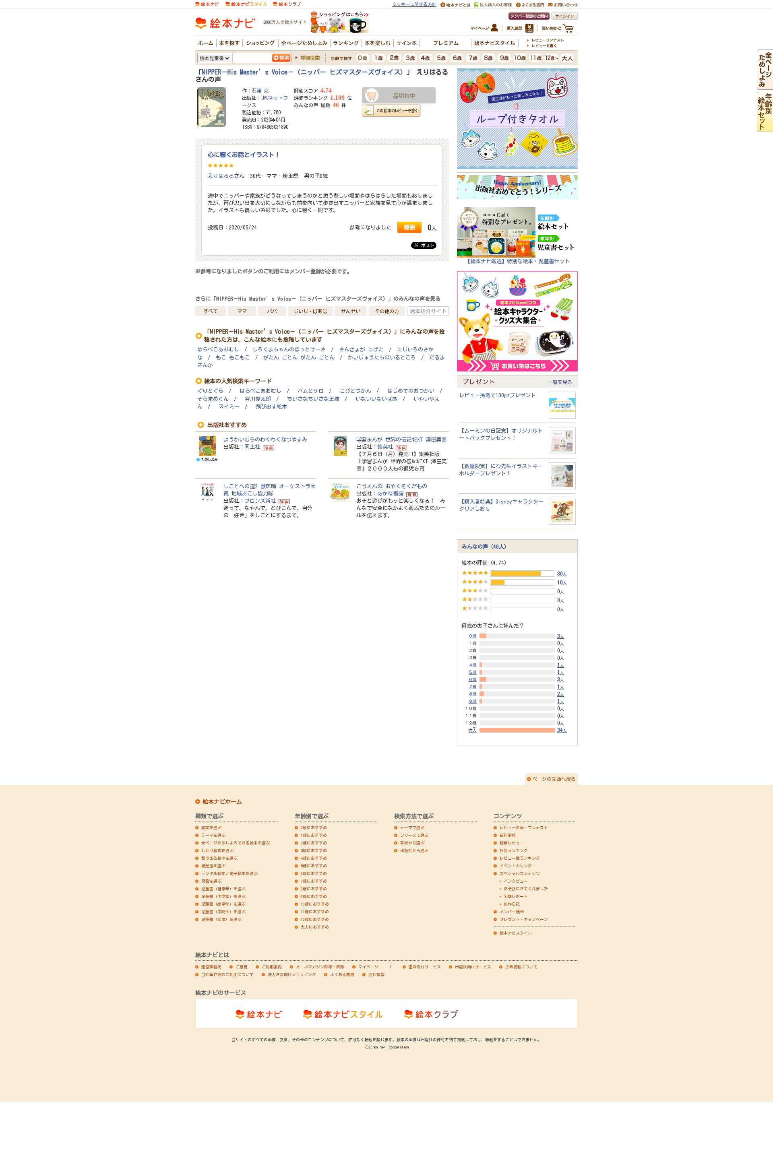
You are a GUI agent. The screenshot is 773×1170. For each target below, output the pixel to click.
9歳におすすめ (314, 896)
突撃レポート (516, 896)
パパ (272, 311)
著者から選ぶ (412, 843)
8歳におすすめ (314, 889)
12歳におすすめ (315, 919)
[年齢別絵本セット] (765, 128)
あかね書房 (390, 493)
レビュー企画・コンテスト (524, 827)
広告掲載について (521, 967)
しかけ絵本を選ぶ (217, 850)
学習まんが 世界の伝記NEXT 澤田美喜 (401, 439)
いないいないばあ (376, 399)
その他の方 (387, 311)
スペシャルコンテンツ (520, 873)
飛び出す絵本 (271, 406)
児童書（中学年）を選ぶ (223, 896)
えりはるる (221, 176)
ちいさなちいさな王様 (313, 399)
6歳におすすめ (314, 873)
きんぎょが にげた (361, 349)
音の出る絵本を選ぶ (219, 858)
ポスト (426, 245)
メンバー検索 (512, 912)
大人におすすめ (315, 927)
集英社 (385, 447)
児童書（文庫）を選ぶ (221, 919)
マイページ (368, 967)
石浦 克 (260, 90)
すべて (210, 311)
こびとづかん (355, 391)
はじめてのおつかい (410, 391)
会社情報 (376, 974)
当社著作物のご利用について (227, 974)
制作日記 (512, 904)
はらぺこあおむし (218, 349)
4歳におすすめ (314, 858)
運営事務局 (211, 967)
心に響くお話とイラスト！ (244, 154)
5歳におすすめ (314, 866)
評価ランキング (514, 850)
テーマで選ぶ (412, 827)
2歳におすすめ (314, 843)
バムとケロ (311, 391)
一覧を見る (560, 382)
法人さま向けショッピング (292, 974)
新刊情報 (508, 835)
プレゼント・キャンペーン (524, 919)
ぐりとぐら (210, 391)
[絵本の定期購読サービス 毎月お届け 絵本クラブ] (287, 3)
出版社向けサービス (473, 967)
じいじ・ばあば (310, 311)
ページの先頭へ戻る (554, 778)
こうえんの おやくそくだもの (391, 486)
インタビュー (516, 881)
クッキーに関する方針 (414, 4)
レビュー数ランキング (520, 858)
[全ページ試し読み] (765, 86)
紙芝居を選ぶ (213, 866)
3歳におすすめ (314, 850)
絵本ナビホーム (222, 802)
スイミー (229, 406)
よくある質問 (342, 974)
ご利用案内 (272, 967)
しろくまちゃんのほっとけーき (289, 349)
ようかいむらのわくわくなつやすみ (265, 439)
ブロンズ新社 (260, 500)
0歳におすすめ (314, 827)
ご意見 (242, 967)
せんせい (350, 311)
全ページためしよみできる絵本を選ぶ (235, 843)
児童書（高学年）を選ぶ (223, 904)
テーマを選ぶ (213, 835)
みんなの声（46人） (485, 546)
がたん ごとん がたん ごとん (299, 357)
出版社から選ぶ (414, 850)
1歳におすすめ (314, 835)
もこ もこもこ (233, 357)
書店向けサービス (425, 967)
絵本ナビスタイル (516, 933)
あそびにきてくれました (526, 889)
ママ (242, 311)
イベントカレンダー (518, 866)
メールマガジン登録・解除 (320, 967)
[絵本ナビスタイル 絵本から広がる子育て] (246, 3)
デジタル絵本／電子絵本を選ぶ (229, 873)
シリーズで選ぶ (414, 835)
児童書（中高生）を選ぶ (223, 912)
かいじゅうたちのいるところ (382, 357)
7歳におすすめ (314, 881)
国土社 (252, 447)
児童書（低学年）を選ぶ (223, 889)
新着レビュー (512, 843)
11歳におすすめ (315, 912)
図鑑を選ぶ (211, 881)
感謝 (409, 227)
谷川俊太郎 (258, 399)
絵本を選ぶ (211, 827)
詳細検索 (310, 57)
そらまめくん (213, 399)
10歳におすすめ (315, 904)
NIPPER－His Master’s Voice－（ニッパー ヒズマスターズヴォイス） (304, 72)
